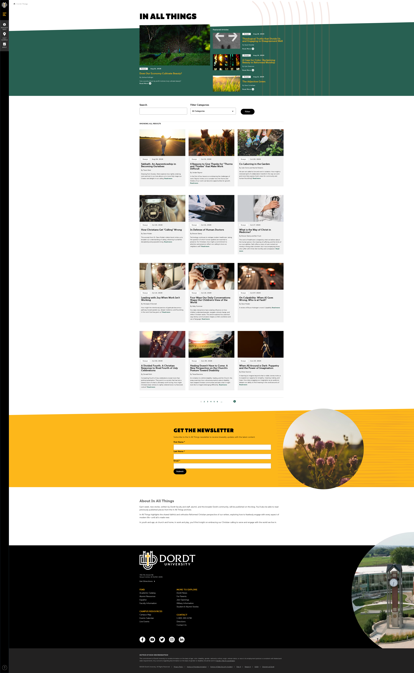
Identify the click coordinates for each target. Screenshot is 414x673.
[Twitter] (162, 639)
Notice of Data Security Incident (221, 667)
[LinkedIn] (182, 639)
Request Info (4, 28)
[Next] (234, 401)
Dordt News (182, 593)
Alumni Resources (147, 596)
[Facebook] (142, 639)
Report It (248, 667)
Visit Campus (4, 39)
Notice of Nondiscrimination (197, 667)
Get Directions (146, 581)
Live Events (144, 621)
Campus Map (145, 614)
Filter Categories (199, 104)
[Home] (14, 4)
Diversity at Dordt (268, 667)
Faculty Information (148, 603)
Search (143, 104)
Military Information (185, 603)
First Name (179, 442)
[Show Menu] (4, 14)
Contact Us (182, 625)
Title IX (238, 667)
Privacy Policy (178, 667)
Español (143, 600)
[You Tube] (152, 639)
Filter (247, 111)
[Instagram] (172, 639)
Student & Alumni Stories (188, 607)
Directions (181, 621)
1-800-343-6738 (184, 618)
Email (177, 461)
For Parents (182, 596)
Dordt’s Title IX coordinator (225, 661)
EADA (257, 667)
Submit (180, 471)
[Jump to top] (4, 668)
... (221, 402)
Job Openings (183, 600)
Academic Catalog (147, 593)
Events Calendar (147, 618)
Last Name (179, 451)
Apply (4, 47)
